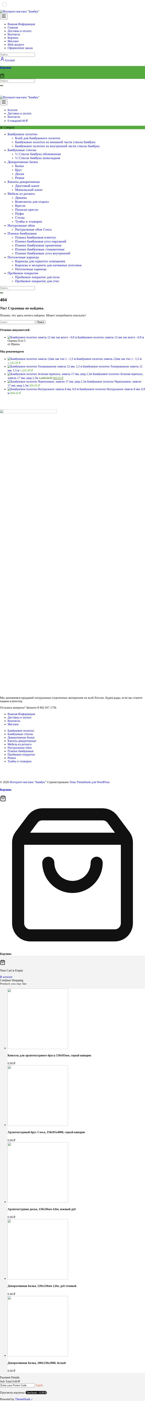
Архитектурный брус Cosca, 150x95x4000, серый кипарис (46, 1132)
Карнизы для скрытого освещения (40, 261)
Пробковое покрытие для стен (37, 281)
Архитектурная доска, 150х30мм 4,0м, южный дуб (42, 1209)
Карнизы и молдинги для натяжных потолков (48, 265)
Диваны (21, 198)
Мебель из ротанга (21, 194)
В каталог (6, 976)
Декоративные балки (23, 162)
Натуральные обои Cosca (33, 229)
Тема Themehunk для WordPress (89, 782)
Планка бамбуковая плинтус (35, 237)
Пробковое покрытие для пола (37, 277)
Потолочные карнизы (23, 257)
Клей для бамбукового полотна (37, 138)
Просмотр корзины (12, 1392)
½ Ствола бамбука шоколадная (37, 158)
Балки (19, 166)
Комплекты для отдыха (32, 201)
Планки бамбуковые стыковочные (40, 249)
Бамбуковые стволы (22, 150)
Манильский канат (29, 190)
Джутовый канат (27, 186)
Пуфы (19, 213)
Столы (20, 217)
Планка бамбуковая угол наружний (40, 241)
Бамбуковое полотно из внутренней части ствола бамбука (57, 146)
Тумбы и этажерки (28, 221)
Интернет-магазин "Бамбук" (28, 782)
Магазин (13, 724)
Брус (18, 170)
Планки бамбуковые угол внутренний (42, 253)
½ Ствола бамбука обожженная (38, 154)
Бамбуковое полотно (22, 134)
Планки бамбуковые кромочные (38, 245)
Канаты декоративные (24, 182)
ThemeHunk (23, 1399)
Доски (19, 174)
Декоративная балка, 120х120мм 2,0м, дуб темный (42, 1286)
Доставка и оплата (19, 717)
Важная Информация (21, 714)
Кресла (20, 205)
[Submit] (1, 85)
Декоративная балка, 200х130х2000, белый (37, 1362)
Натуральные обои (21, 225)
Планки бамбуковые (22, 233)
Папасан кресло (26, 209)
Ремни (19, 178)
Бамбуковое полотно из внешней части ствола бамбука (55, 142)
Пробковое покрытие (23, 273)
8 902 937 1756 (15, 93)
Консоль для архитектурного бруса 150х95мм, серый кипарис (49, 1055)
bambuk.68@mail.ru (18, 89)
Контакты (14, 720)
